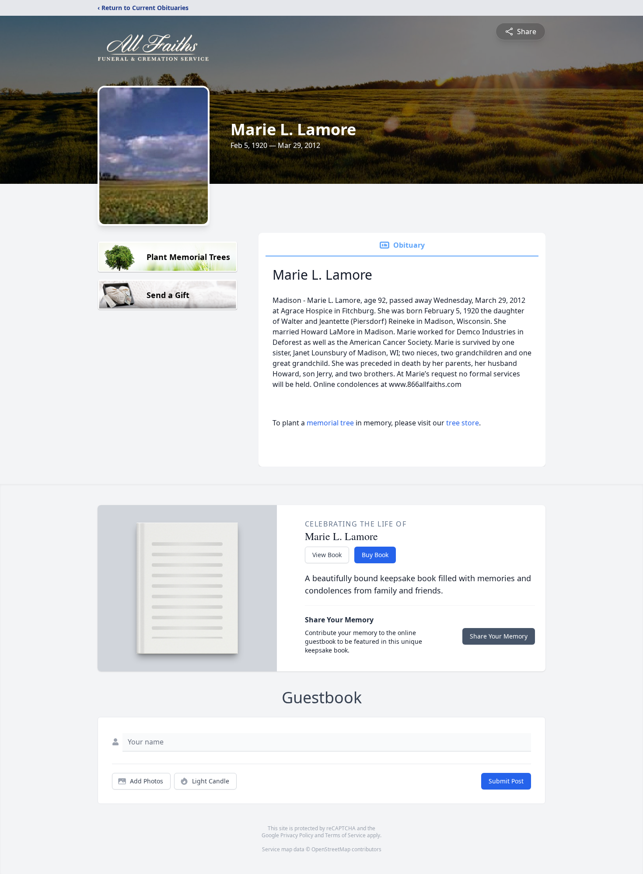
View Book (327, 555)
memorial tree (330, 423)
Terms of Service (345, 835)
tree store (462, 423)
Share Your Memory (499, 636)
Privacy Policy (296, 835)
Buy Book (375, 555)
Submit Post (506, 781)
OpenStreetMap (330, 849)
